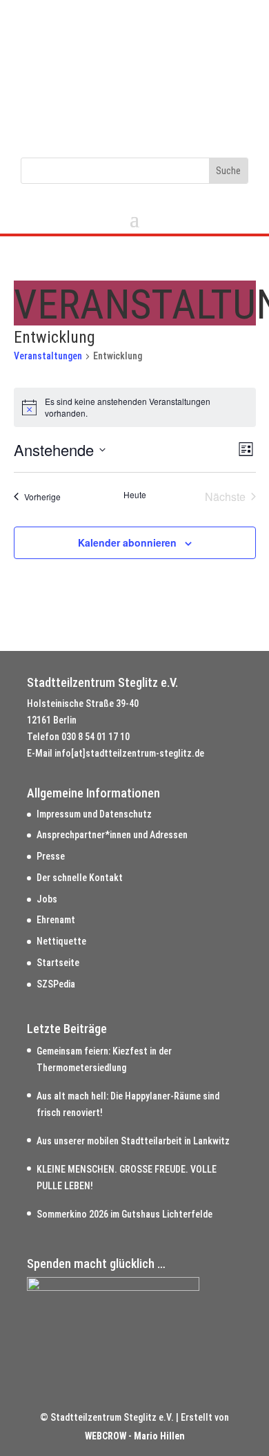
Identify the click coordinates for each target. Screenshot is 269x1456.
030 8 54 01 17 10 (95, 736)
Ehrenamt (56, 919)
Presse (51, 856)
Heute (134, 494)
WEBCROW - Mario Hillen (135, 1435)
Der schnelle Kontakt (80, 877)
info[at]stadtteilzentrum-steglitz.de (129, 753)
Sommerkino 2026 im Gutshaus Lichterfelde (124, 1214)
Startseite (58, 962)
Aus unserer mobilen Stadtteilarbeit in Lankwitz (133, 1140)
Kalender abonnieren (127, 542)
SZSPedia (56, 984)
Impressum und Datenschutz (94, 814)
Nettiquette (61, 941)
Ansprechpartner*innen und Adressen (112, 834)
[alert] (135, 407)
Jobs (47, 899)
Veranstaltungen (48, 355)
